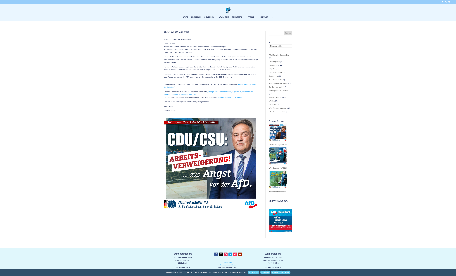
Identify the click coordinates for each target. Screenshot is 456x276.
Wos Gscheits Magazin (277, 108)
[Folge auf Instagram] (226, 254)
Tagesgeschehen (275, 97)
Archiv (271, 43)
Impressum (228, 262)
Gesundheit (273, 76)
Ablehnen (265, 272)
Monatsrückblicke (275, 80)
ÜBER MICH (196, 17)
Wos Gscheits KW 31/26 (278, 168)
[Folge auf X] (221, 254)
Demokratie (273, 65)
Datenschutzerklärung (228, 265)
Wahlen (272, 101)
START (185, 17)
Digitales (272, 69)
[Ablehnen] (453, 272)
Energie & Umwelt (276, 72)
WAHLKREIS (224, 17)
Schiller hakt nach (275, 87)
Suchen (288, 33)
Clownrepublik (274, 61)
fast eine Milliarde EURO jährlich (230, 97)
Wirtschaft (273, 104)
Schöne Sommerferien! (277, 192)
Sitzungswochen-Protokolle (279, 91)
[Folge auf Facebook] (216, 254)
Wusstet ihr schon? (276, 112)
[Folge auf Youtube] (240, 254)
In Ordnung (253, 272)
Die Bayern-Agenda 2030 (278, 144)
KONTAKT (264, 17)
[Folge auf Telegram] (230, 254)
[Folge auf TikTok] (235, 254)
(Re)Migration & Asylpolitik (279, 55)
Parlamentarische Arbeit (278, 83)
